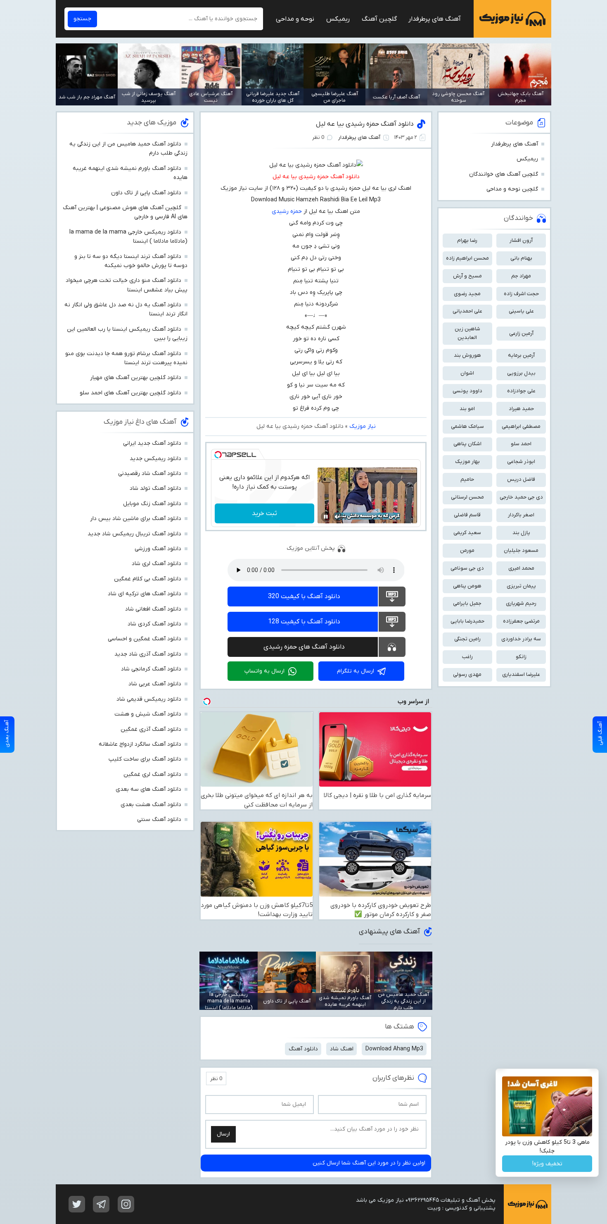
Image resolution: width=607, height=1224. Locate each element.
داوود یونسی (467, 390)
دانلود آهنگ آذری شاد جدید (147, 654)
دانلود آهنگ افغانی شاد (153, 609)
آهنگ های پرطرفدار (434, 19)
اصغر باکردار (521, 514)
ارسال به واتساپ (264, 671)
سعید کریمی (467, 532)
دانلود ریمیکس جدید (155, 459)
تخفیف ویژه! (547, 1164)
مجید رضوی (467, 293)
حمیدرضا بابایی (467, 621)
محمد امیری (521, 568)
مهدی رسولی (467, 674)
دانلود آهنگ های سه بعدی (148, 789)
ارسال (223, 1134)
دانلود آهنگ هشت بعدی (151, 805)
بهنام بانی (521, 258)
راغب (467, 656)
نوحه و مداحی (295, 19)
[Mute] (337, 517)
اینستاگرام (126, 1204)
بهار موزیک (467, 461)
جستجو (82, 19)
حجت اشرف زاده (521, 293)
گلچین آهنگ (379, 19)
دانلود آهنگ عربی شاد (154, 684)
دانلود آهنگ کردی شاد (154, 624)
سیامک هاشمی (467, 426)
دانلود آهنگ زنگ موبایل (152, 504)
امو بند (467, 408)
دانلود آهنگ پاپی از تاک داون (146, 193)
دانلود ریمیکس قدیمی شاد (148, 699)
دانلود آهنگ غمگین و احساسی (144, 639)
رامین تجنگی (467, 638)
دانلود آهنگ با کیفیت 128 (304, 622)
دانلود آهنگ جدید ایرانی (152, 443)
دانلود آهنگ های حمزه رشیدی (304, 647)
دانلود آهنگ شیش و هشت (147, 714)
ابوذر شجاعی (521, 461)
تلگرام (101, 1204)
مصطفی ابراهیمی (521, 426)
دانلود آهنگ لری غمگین (152, 774)
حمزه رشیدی (287, 211)
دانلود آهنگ (303, 1049)
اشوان (467, 373)
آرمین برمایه (521, 355)
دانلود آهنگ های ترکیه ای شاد (144, 594)
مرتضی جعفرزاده (521, 621)
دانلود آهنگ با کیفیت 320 (304, 596)
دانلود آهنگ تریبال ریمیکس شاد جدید (134, 534)
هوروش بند (467, 355)
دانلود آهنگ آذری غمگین (151, 729)
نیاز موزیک (512, 19)
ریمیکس (338, 19)
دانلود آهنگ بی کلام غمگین (147, 579)
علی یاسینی (521, 311)
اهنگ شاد (341, 1049)
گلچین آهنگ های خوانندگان (503, 174)
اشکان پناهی (467, 443)
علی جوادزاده (521, 390)
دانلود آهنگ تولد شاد (155, 488)
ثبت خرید (264, 513)
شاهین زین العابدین (467, 333)
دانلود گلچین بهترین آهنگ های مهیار (135, 378)
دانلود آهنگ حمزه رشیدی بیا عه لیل (365, 124)
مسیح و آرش (467, 275)
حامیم (467, 479)
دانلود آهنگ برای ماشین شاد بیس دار (135, 519)
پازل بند (521, 532)
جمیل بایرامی (467, 603)
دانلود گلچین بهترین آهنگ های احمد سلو (130, 393)
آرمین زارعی (521, 333)
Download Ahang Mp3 (394, 1049)
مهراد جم (521, 275)
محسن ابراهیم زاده (467, 258)
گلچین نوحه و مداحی (512, 189)
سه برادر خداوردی (521, 638)
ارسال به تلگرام (355, 671)
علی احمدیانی (467, 311)
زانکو (521, 656)
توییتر (77, 1204)
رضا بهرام (467, 240)
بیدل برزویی (521, 373)
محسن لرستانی (467, 497)
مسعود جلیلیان (521, 550)
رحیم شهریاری (521, 603)
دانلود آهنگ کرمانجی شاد (151, 669)
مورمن (467, 550)
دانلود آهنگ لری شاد (156, 564)
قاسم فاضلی (467, 514)
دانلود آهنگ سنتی (159, 819)
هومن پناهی (467, 585)
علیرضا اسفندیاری (521, 674)
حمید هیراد (521, 408)
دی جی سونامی (467, 568)
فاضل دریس (521, 479)
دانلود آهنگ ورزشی (158, 549)
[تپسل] (218, 455)
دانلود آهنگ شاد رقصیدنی (149, 473)
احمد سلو (521, 443)
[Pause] (326, 517)
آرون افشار (521, 240)
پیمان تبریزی (521, 585)
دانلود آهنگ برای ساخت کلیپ (145, 759)
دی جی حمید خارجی (521, 497)
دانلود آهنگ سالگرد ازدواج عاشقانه (140, 744)
